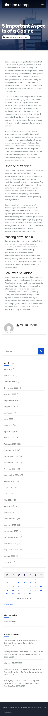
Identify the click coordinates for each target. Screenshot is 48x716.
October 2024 (10, 469)
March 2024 (9, 512)
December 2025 (11, 388)
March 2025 (9, 438)
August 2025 (9, 406)
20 (24, 590)
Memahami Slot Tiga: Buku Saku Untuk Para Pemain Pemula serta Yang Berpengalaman (23, 670)
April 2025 (8, 431)
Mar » (12, 604)
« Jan (6, 604)
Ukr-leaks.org (16, 4)
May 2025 (8, 425)
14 (30, 587)
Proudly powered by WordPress (14, 707)
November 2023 (11, 537)
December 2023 (11, 531)
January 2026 (10, 381)
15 (35, 587)
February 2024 (10, 518)
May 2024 (8, 500)
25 (13, 594)
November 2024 (11, 462)
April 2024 (8, 506)
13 (24, 587)
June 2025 (8, 419)
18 (13, 590)
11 (13, 587)
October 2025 (10, 394)
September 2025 (11, 400)
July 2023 (8, 562)
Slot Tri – (8, 663)
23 (41, 590)
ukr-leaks (31, 325)
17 (7, 590)
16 (41, 587)
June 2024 (8, 494)
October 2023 (10, 543)
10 (7, 587)
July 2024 (8, 487)
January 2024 (10, 525)
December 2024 (11, 456)
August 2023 (9, 556)
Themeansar (7, 713)
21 (30, 590)
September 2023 (11, 550)
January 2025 (10, 450)
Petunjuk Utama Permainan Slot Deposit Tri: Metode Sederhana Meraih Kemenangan (23, 653)
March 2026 (9, 375)
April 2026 (8, 369)
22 (35, 590)
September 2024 (11, 475)
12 (18, 587)
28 (30, 594)
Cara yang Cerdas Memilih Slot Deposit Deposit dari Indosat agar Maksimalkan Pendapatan (21, 683)
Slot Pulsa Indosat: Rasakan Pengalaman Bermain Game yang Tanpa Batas (22, 641)
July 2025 (8, 413)
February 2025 (10, 444)
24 (7, 594)
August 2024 (9, 481)
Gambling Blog (12, 37)
